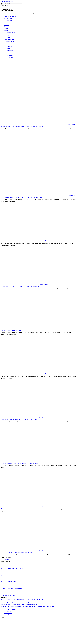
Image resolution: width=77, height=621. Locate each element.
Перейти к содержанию (7, 1)
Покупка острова (8, 18)
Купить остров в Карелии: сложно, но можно (12, 575)
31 (4, 559)
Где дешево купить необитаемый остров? (11, 588)
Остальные (10, 57)
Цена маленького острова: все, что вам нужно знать (14, 375)
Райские (6, 30)
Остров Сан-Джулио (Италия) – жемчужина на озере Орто (16, 603)
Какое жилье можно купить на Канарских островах (14, 601)
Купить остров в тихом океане (8, 581)
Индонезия (9, 46)
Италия (8, 45)
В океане (6, 28)
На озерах (6, 25)
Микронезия (10, 50)
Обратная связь (8, 20)
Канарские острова (11, 32)
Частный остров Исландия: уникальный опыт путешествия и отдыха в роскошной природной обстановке (28, 606)
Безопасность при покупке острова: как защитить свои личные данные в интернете (22, 126)
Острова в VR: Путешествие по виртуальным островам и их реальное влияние (21, 197)
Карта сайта (7, 22)
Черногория (10, 55)
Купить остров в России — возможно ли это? (12, 568)
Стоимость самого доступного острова (11, 330)
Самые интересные (9, 39)
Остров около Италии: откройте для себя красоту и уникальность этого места (21, 463)
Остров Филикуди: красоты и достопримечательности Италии (17, 552)
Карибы (9, 34)
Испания (9, 48)
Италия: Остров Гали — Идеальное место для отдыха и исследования (19, 419)
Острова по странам (9, 41)
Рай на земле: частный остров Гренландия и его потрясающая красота (19, 604)
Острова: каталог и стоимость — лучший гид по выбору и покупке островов (20, 286)
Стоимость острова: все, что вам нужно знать (12, 242)
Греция (8, 43)
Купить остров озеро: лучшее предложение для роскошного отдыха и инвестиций (22, 599)
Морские (6, 27)
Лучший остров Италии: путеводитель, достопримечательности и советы (20, 508)
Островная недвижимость (10, 16)
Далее (7, 559)
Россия (8, 52)
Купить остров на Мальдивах (8, 595)
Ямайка (9, 37)
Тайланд (9, 54)
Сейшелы (9, 36)
